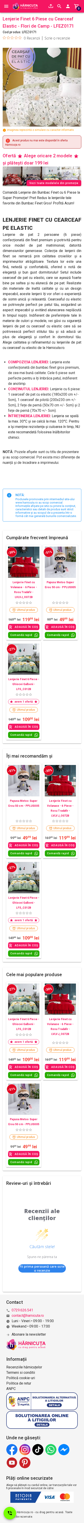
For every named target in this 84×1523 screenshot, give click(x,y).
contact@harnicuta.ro (28, 1315)
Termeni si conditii (20, 1372)
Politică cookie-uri (20, 1378)
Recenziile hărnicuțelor (24, 1367)
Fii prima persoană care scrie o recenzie (42, 1268)
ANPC (11, 1389)
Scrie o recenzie (57, 38)
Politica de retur (18, 1383)
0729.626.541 (22, 1310)
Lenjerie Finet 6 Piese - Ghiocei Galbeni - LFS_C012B (23, 684)
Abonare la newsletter (29, 1334)
